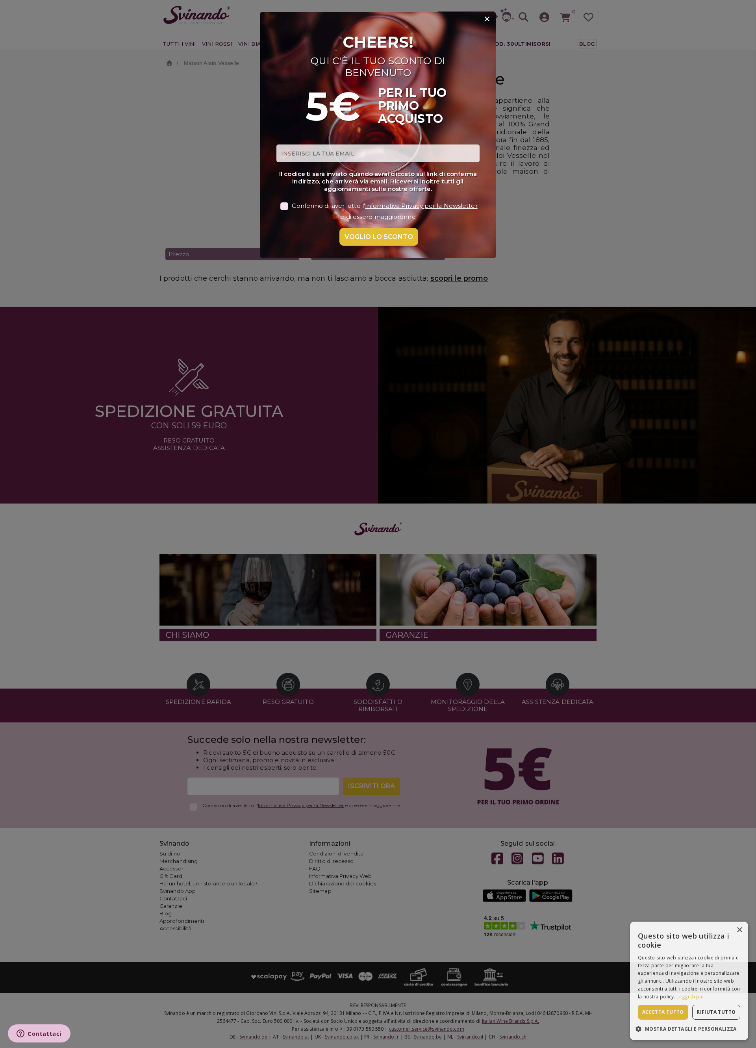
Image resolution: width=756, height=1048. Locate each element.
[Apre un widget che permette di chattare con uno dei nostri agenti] (39, 1034)
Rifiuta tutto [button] (716, 1012)
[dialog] (689, 981)
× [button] (739, 930)
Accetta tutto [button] (663, 1012)
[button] (689, 1028)
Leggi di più (690, 996)
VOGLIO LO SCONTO (379, 237)
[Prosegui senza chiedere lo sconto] (487, 19)
